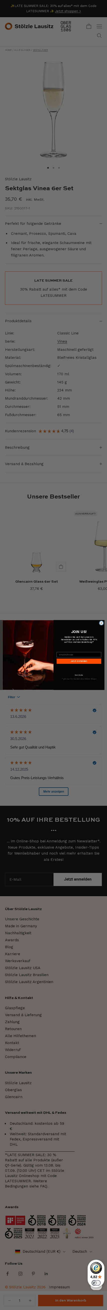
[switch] (96, 1283)
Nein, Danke (79, 675)
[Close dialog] (102, 623)
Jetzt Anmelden (79, 661)
